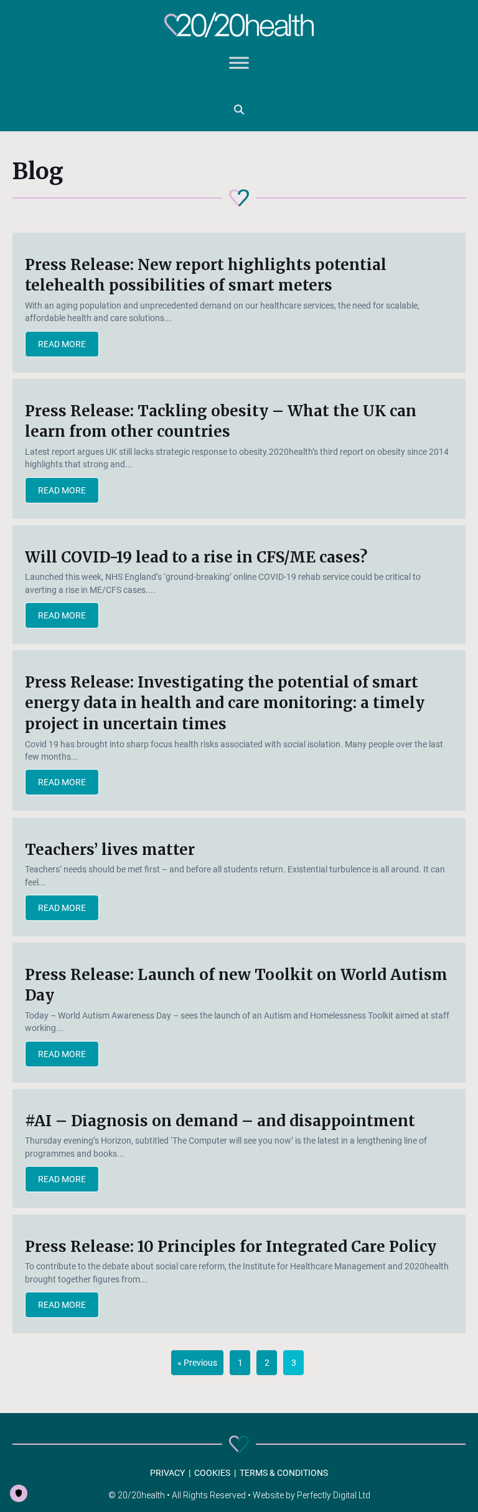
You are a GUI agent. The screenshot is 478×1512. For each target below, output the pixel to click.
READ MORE (68, 344)
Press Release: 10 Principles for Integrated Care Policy (230, 1246)
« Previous (197, 1363)
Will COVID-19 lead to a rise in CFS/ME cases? (196, 557)
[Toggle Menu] (239, 63)
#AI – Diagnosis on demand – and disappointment (220, 1121)
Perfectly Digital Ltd (333, 1495)
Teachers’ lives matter (110, 849)
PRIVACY (167, 1473)
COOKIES (212, 1473)
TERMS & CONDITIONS (284, 1473)
